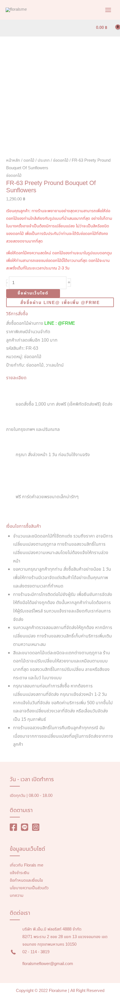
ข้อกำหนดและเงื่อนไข (26, 880)
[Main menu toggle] (108, 9)
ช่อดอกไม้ (60, 160)
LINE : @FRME (59, 323)
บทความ (16, 896)
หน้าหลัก (13, 160)
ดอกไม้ (28, 160)
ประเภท (44, 160)
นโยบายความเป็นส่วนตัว (29, 888)
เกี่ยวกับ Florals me (26, 865)
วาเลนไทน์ (55, 365)
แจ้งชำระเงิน (19, 873)
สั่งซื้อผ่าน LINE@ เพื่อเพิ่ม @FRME (60, 303)
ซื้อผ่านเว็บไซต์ (33, 293)
